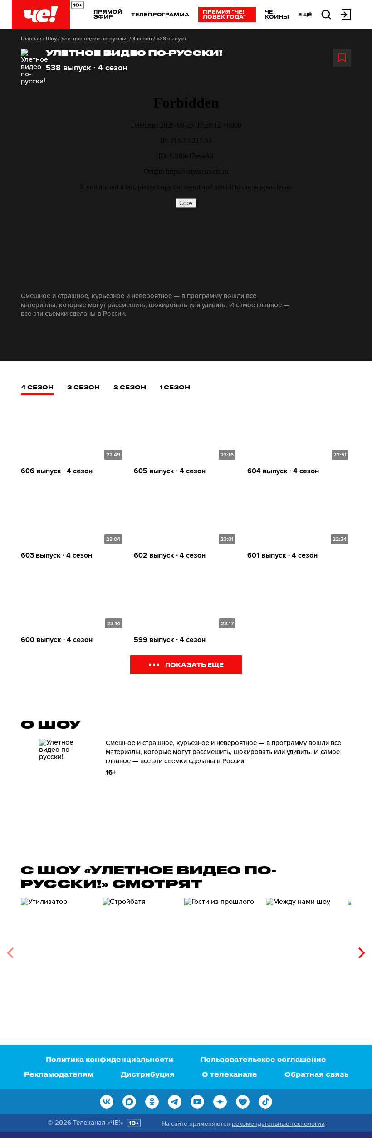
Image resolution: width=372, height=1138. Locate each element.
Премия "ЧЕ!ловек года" (224, 14)
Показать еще (194, 664)
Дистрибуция (148, 1074)
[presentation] (10, 952)
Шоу (51, 38)
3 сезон (83, 386)
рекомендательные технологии (278, 1124)
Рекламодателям (58, 1074)
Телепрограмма (160, 14)
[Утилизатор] (57, 949)
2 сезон (129, 386)
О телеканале (229, 1074)
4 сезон (142, 38)
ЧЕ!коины (277, 14)
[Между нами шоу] (302, 949)
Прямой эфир (107, 14)
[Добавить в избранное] (342, 58)
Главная (31, 38)
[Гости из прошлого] (220, 949)
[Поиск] (326, 14)
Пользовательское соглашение (263, 1059)
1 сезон (175, 386)
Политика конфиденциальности (109, 1059)
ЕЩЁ (305, 14)
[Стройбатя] (139, 949)
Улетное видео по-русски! (94, 38)
